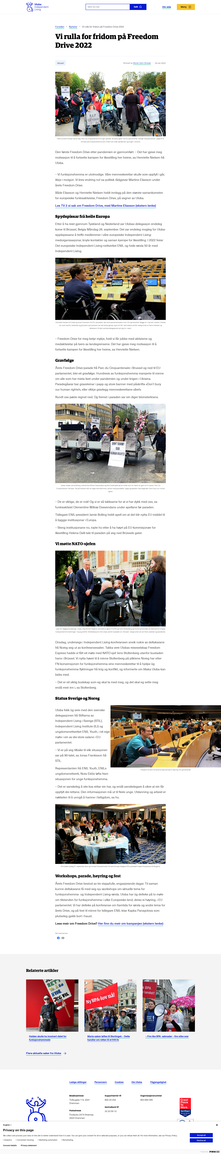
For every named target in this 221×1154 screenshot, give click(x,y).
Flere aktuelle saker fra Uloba (43, 1053)
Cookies (119, 1082)
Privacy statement (29, 1145)
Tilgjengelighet (158, 1082)
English (6, 1125)
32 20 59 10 (111, 1111)
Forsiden (59, 26)
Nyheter (73, 26)
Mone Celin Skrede (142, 62)
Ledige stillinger (78, 1082)
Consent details (10, 1145)
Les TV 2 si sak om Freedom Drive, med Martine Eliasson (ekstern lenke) (105, 205)
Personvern (101, 1082)
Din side (166, 7)
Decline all (201, 1140)
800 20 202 (110, 1099)
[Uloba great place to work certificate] (185, 1107)
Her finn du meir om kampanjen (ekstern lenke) (130, 923)
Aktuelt (60, 62)
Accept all (201, 1135)
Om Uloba (136, 1082)
